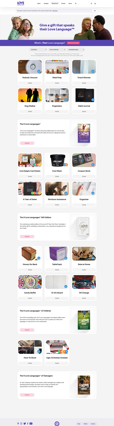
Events (63, 3)
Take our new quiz (73, 43)
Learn (38, 3)
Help (79, 424)
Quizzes (46, 3)
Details (30, 83)
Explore (27, 143)
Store (70, 3)
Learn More (55, 10)
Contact (93, 424)
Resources (55, 3)
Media (85, 424)
